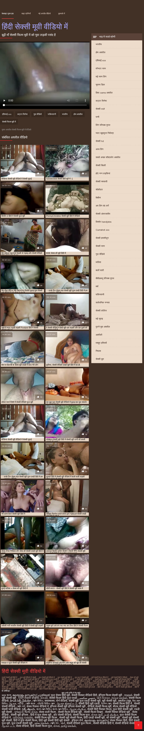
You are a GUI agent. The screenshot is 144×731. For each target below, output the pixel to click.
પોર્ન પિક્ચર (103, 697)
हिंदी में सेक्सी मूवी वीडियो (124, 687)
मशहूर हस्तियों (101, 343)
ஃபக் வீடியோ (111, 714)
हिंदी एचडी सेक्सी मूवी (94, 717)
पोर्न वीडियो (61, 700)
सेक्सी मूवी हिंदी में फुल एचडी (18, 683)
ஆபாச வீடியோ (77, 709)
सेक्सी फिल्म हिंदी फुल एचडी (63, 697)
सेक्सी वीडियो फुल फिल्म (79, 723)
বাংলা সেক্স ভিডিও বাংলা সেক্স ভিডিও (52, 709)
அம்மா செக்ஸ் (119, 697)
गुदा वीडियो (100, 254)
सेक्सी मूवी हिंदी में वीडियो (38, 683)
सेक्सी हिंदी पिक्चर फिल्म (99, 709)
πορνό (128, 695)
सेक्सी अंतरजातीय (103, 213)
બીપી (21, 703)
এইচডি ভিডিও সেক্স (46, 703)
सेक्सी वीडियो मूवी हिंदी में (115, 683)
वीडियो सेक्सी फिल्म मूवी (100, 706)
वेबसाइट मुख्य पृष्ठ (8, 13)
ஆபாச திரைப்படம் (67, 703)
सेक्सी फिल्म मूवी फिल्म (46, 717)
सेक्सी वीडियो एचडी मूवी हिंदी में (94, 683)
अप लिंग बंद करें (102, 205)
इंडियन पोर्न (77, 720)
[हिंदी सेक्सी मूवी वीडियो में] (138, 725)
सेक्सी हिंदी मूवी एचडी (89, 703)
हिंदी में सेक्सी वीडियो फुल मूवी (27, 689)
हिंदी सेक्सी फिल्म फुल (41, 726)
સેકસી (44, 697)
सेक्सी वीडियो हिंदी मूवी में (15, 685)
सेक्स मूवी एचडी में (15, 679)
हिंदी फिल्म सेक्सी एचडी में (85, 685)
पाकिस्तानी (100, 294)
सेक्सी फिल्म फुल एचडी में (50, 679)
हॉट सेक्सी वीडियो (62, 714)
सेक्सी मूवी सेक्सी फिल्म (70, 717)
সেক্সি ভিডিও (37, 700)
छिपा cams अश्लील (104, 92)
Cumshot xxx (102, 230)
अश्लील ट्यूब (124, 700)
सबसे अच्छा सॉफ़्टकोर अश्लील (108, 157)
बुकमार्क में (61, 13)
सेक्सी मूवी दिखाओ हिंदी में (122, 679)
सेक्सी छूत (100, 359)
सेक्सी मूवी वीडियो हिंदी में (101, 681)
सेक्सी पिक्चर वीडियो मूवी (118, 711)
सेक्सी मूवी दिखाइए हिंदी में (103, 679)
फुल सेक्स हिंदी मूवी (60, 695)
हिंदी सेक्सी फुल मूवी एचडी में (67, 689)
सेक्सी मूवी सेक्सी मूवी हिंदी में (121, 681)
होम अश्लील (100, 52)
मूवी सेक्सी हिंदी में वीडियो (119, 677)
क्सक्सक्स (50, 700)
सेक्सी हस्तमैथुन (102, 238)
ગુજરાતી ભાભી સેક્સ (26, 711)
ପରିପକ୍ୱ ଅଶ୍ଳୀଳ (23, 717)
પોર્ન (63, 723)
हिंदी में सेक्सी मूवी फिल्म (105, 687)
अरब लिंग (99, 149)
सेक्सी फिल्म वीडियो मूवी (70, 711)
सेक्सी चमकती (101, 181)
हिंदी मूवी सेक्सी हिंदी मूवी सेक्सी (54, 720)
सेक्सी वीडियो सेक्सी (125, 723)
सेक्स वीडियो (22, 726)
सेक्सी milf (100, 109)
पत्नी (97, 117)
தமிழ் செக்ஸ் (68, 726)
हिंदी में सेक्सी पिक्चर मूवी (19, 687)
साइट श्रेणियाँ (26, 13)
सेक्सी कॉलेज (101, 310)
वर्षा (97, 286)
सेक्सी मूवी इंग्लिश (20, 714)
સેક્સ (56, 726)
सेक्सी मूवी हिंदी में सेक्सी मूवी (58, 683)
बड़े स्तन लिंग (101, 76)
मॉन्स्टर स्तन (101, 68)
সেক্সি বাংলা (31, 703)
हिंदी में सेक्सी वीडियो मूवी (47, 689)
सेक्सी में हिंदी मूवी (75, 683)
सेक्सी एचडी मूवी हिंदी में (31, 679)
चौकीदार (99, 189)
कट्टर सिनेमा (101, 100)
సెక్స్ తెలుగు (28, 709)
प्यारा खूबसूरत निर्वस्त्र (105, 133)
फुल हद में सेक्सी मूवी (82, 677)
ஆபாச (12, 703)
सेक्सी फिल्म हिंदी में (123, 703)
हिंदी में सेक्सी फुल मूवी (55, 687)
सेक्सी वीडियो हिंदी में (103, 723)
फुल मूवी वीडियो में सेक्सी (28, 677)
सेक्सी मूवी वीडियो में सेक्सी (81, 681)
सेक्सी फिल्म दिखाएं (94, 711)
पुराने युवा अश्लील (103, 326)
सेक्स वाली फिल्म (48, 711)
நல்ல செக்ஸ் (42, 723)
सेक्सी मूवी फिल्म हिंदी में (24, 681)
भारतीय (99, 44)
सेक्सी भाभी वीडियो (11, 709)
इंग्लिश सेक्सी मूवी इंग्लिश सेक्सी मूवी (68, 706)
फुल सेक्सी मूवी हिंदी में (65, 677)
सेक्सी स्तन (100, 246)
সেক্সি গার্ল (21, 706)
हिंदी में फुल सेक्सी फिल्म (122, 685)
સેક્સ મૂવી (97, 714)
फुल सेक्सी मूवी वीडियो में (47, 677)
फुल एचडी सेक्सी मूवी (22, 723)
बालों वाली (100, 270)
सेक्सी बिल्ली (101, 165)
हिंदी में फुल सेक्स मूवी (104, 685)
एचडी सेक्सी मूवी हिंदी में (9, 677)
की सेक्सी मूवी (113, 717)
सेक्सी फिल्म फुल (81, 714)
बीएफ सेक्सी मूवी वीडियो (125, 706)
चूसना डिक (100, 84)
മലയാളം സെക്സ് (96, 720)
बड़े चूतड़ (99, 318)
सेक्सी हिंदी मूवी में (50, 685)
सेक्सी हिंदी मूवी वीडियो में (66, 685)
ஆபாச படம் (8, 726)
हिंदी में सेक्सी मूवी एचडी (87, 687)
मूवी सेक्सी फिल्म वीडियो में (99, 677)
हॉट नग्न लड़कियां (103, 173)
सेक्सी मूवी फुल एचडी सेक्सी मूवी (85, 700)
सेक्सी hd (100, 141)
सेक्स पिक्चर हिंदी (118, 720)
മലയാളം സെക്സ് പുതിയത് (31, 695)
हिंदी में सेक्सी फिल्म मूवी (37, 687)
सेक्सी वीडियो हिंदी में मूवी (34, 685)
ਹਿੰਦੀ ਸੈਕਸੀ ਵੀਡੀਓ (28, 697)
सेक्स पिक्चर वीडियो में (38, 706)
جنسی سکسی (86, 697)
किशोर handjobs (103, 222)
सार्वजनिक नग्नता (103, 302)
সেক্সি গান (54, 723)
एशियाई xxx (101, 60)
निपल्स (98, 351)
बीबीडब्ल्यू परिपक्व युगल (105, 278)
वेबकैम (98, 197)
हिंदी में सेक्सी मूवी (71, 687)
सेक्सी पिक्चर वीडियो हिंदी (84, 695)
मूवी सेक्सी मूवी (109, 700)
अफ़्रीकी (99, 334)
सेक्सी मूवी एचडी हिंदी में (84, 679)
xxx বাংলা (6, 695)
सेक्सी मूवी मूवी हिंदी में (63, 681)
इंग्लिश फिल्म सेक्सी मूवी (111, 695)
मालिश (98, 262)
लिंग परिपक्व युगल (103, 125)
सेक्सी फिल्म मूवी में (9, 122)
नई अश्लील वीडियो (44, 13)
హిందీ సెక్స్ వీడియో (20, 700)
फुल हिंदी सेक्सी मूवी (123, 709)
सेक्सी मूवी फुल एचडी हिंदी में (44, 681)
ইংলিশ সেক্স (106, 703)
